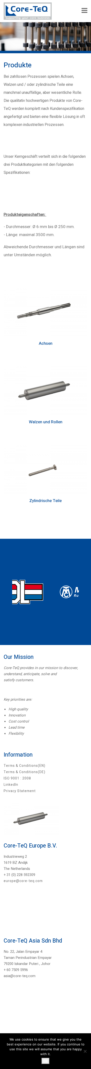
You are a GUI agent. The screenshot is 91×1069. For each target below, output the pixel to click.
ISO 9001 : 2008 (17, 778)
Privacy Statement (20, 791)
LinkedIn (11, 784)
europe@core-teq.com (23, 880)
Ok (45, 1061)
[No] (85, 1051)
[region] (45, 592)
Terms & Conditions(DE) (24, 772)
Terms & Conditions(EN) (24, 765)
